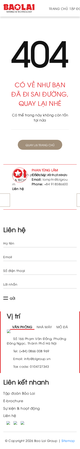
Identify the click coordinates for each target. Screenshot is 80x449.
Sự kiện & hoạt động (21, 417)
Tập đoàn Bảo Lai (19, 403)
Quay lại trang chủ (40, 145)
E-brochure (13, 410)
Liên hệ (9, 425)
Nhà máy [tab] (41, 331)
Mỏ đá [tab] (62, 331)
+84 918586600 (56, 184)
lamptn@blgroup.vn (59, 179)
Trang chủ (58, 8)
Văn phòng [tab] (17, 331)
